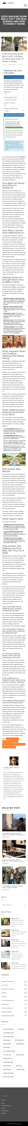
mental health (7, 1044)
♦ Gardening (4, 1004)
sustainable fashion (8, 1033)
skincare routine (7, 1058)
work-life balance (8, 1029)
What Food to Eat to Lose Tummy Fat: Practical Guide (19, 933)
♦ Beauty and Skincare (7, 989)
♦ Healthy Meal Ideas (7, 981)
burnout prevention (8, 1077)
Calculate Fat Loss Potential (14, 115)
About (2, 1103)
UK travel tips (7, 1055)
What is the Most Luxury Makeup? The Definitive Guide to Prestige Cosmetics (13, 860)
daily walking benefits (9, 747)
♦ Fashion (4, 996)
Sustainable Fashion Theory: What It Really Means (12, 887)
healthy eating (20, 1069)
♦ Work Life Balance (7, 1008)
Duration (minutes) (9, 103)
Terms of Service (5, 1105)
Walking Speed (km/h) (10, 97)
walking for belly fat (12, 739)
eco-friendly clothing (9, 1051)
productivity (6, 1047)
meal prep (18, 1066)
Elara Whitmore (12, 64)
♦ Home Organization (7, 1000)
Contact (3, 1108)
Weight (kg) (7, 92)
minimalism (21, 1029)
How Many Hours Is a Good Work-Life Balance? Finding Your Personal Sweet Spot (14, 834)
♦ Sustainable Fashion (7, 1016)
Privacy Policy (4, 1110)
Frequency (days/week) (11, 108)
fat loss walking (20, 744)
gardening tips (20, 1044)
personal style (7, 1066)
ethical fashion (7, 1069)
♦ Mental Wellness (6, 1012)
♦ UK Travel (4, 985)
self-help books (19, 1040)
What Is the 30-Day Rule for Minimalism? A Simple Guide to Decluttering (18, 966)
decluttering (6, 1040)
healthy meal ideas (8, 1073)
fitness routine (20, 1055)
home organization (8, 1036)
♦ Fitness (3, 993)
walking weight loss (8, 744)
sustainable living (8, 1062)
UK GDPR (3, 1113)
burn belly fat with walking (10, 741)
